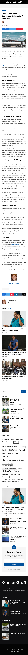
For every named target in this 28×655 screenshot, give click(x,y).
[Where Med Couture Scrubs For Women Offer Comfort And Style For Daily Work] (14, 319)
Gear (17, 453)
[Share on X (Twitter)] (12, 29)
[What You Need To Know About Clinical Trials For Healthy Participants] (5, 428)
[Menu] (2, 2)
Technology (5, 477)
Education (22, 446)
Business (21, 439)
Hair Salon (22, 453)
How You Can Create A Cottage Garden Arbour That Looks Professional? (17, 409)
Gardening (10, 453)
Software (17, 474)
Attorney (5, 439)
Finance (21, 450)
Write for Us (14, 649)
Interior (22, 460)
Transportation (6, 479)
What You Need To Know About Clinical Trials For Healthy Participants (17, 427)
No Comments (18, 23)
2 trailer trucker (15, 244)
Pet (18, 471)
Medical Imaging (7, 466)
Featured (3, 10)
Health (5, 456)
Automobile (12, 439)
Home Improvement (11, 460)
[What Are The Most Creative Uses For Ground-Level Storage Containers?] (5, 538)
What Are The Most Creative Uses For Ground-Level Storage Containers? (18, 538)
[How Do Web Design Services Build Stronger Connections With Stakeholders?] (5, 419)
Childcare (16, 441)
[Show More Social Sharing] (25, 29)
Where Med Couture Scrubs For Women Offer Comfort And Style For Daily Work (17, 602)
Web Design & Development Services (8, 481)
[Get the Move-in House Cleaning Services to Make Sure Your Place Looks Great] (5, 636)
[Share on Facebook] (5, 29)
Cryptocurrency (16, 444)
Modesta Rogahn (12, 300)
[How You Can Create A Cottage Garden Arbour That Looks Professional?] (5, 410)
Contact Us (8, 649)
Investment (4, 463)
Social (12, 474)
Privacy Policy (12, 569)
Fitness (4, 453)
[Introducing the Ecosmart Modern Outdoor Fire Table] (5, 627)
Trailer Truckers (5, 289)
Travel (13, 479)
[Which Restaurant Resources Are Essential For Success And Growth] (14, 367)
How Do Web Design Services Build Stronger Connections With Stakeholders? (18, 418)
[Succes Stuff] (14, 2)
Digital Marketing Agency (10, 446)
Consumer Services (7, 444)
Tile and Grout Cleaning (15, 476)
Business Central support (7, 441)
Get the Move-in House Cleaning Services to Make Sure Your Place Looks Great (17, 635)
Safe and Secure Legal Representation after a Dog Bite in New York (18, 401)
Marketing (11, 463)
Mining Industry (5, 468)
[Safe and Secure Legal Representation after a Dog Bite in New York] (5, 402)
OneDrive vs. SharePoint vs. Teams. (16, 468)
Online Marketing (9, 471)
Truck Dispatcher (19, 479)
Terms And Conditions (14, 651)
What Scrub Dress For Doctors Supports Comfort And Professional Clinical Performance (18, 520)
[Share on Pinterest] (19, 29)
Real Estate (5, 474)
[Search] (26, 2)
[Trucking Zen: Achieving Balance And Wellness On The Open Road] (14, 40)
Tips (20, 476)
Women (17, 481)
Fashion (4, 450)
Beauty (17, 439)
